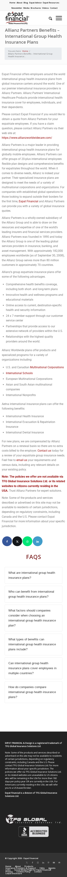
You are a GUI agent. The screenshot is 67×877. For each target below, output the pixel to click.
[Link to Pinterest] (48, 862)
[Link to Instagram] (38, 862)
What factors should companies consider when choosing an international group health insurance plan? (32, 618)
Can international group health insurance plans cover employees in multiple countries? (32, 668)
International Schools (19, 373)
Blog (26, 2)
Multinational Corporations (47, 367)
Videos (45, 8)
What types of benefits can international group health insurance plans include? (32, 644)
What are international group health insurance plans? (31, 575)
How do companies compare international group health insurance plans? (32, 692)
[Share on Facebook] (7, 541)
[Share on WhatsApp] (27, 541)
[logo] (28, 18)
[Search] (48, 18)
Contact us (44, 450)
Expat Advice (35, 2)
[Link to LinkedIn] (43, 862)
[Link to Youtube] (54, 862)
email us (21, 460)
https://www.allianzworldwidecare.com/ (27, 137)
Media (26, 8)
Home (12, 2)
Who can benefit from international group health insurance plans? (31, 594)
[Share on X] (17, 541)
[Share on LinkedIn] (38, 541)
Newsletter (16, 8)
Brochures (36, 8)
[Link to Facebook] (32, 862)
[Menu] (57, 18)
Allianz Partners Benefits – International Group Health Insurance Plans (33, 36)
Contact (54, 8)
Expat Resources (51, 2)
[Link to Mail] (59, 862)
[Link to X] (26, 862)
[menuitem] (12, 3)
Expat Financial (28, 201)
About (19, 2)
